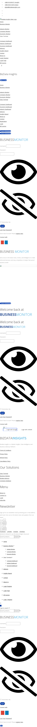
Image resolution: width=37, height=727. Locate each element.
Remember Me (6, 222)
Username (3, 146)
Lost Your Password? (6, 230)
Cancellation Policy (5, 461)
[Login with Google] (2, 242)
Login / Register (7, 599)
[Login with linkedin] (6, 242)
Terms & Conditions (5, 450)
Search (17, 537)
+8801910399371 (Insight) (12, 2)
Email (1, 520)
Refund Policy (4, 457)
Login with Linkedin (26, 429)
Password (3, 150)
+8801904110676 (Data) (11, 5)
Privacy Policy (4, 454)
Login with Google (12, 429)
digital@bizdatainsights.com (12, 7)
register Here (19, 233)
